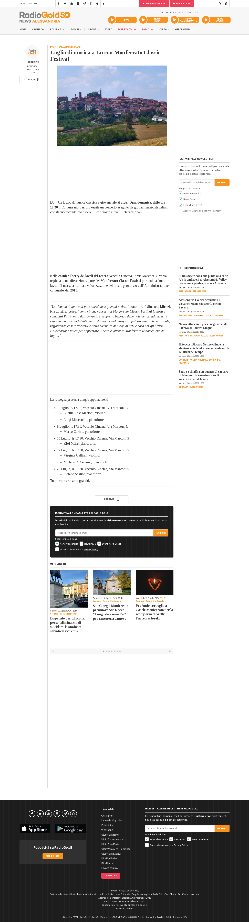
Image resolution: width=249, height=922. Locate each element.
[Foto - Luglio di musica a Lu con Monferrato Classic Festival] (111, 106)
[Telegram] (84, 3)
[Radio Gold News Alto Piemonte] (185, 20)
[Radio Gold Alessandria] (44, 16)
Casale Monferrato (70, 47)
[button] (32, 79)
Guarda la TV (183, 3)
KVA (185, 917)
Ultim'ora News (110, 835)
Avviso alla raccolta (124, 908)
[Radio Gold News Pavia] (154, 20)
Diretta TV (125, 29)
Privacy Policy (91, 549)
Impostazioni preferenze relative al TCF (124, 901)
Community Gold (188, 359)
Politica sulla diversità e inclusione (67, 894)
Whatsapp (107, 830)
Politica (56, 29)
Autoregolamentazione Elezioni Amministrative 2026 (124, 898)
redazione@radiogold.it (154, 917)
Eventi (75, 29)
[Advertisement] (111, 173)
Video (109, 29)
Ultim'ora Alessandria (114, 839)
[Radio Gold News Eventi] (216, 20)
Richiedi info (53, 856)
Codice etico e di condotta (99, 894)
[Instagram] (78, 3)
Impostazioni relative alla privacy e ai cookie (124, 905)
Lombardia (215, 359)
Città (163, 29)
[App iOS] (104, 3)
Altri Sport (185, 291)
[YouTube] (71, 3)
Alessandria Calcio (189, 315)
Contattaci (111, 875)
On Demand (182, 29)
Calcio (204, 315)
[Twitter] (65, 3)
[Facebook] (59, 3)
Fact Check (170, 894)
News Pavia (90, 544)
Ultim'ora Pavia (110, 844)
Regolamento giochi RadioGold (147, 894)
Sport (92, 29)
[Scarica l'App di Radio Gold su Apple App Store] (34, 828)
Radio (146, 29)
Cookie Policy (132, 890)
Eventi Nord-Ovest (111, 544)
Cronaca (38, 29)
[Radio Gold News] (122, 20)
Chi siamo (107, 816)
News (22, 29)
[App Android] (97, 3)
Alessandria (199, 291)
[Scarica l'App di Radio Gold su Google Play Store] (70, 828)
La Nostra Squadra (111, 820)
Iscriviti (161, 533)
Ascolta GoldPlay (155, 3)
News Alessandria (68, 544)
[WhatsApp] (91, 3)
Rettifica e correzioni (188, 894)
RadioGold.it (85, 917)
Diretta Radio (109, 858)
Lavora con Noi (109, 868)
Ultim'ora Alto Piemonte (115, 849)
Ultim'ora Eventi (111, 854)
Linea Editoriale (122, 894)
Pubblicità (107, 825)
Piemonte (184, 362)
